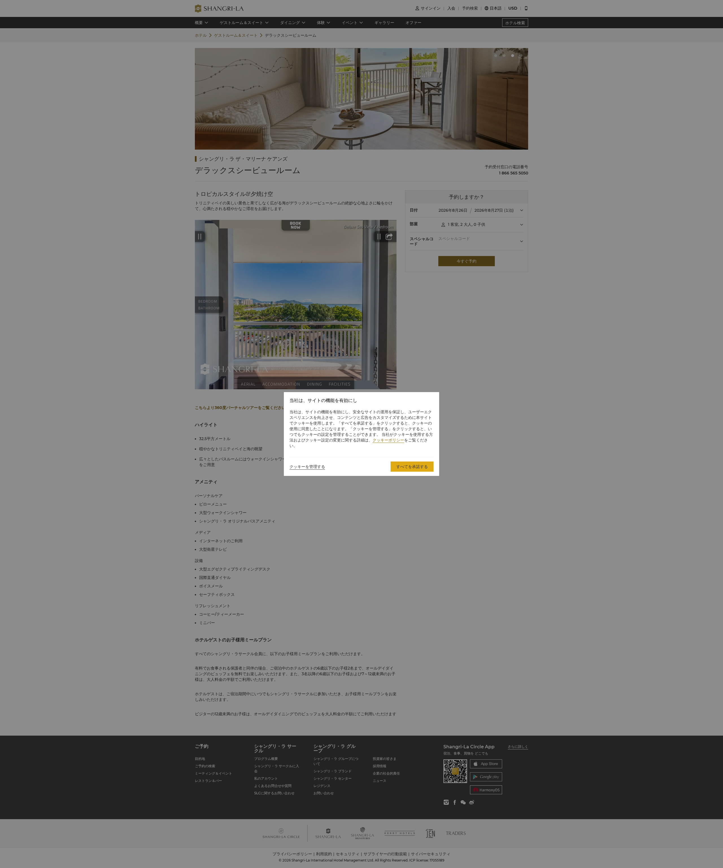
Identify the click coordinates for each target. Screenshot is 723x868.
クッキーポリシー (388, 440)
